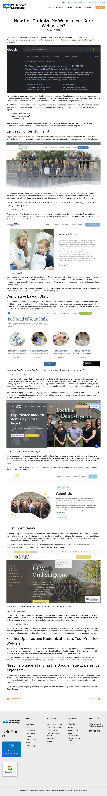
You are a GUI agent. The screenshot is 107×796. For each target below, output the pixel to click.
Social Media (52, 730)
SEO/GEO (72, 724)
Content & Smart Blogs (74, 739)
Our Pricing (30, 746)
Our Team (30, 724)
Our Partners (31, 739)
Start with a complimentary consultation (78, 3)
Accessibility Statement (80, 790)
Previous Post (15, 699)
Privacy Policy (68, 790)
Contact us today (13, 682)
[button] (53, 7)
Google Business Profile (53, 734)
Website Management (73, 734)
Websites (71, 727)
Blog (28, 742)
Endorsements (31, 730)
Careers (29, 736)
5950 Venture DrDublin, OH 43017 (96, 725)
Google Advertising (54, 724)
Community (30, 733)
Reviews (50, 738)
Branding (50, 741)
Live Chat (72, 743)
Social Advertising (54, 727)
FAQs (28, 727)
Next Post (93, 699)
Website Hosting (74, 730)
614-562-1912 (100, 3)
